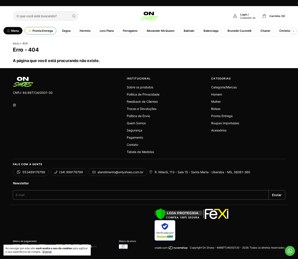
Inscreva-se (121, 73)
